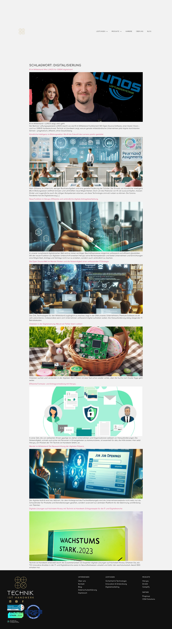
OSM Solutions (148, 599)
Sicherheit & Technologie (116, 581)
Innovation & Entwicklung (116, 584)
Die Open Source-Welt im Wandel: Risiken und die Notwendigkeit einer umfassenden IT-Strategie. (69, 261)
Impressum (82, 593)
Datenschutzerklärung (87, 590)
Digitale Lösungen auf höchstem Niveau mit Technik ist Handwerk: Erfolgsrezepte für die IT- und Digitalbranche (75, 509)
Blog (149, 31)
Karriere (129, 31)
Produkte (115, 31)
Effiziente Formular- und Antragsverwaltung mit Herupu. (52, 384)
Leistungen (100, 31)
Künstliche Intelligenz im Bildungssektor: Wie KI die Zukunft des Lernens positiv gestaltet (66, 134)
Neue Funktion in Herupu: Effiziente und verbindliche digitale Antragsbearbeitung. (63, 199)
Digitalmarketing (112, 587)
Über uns (139, 31)
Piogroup (146, 596)
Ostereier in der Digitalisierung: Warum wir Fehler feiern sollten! (55, 324)
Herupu (145, 581)
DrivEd (145, 584)
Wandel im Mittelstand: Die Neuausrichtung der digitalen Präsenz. (56, 446)
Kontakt (81, 584)
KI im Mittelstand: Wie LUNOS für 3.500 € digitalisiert (51, 69)
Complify (146, 587)
